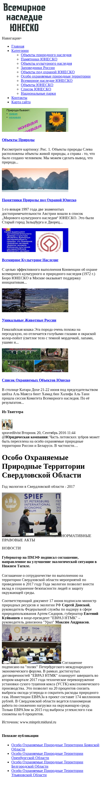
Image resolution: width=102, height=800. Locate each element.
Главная (17, 46)
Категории (20, 51)
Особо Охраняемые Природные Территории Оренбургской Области (47, 755)
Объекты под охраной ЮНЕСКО (48, 72)
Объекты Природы (18, 140)
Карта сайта (21, 102)
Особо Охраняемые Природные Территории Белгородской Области (47, 764)
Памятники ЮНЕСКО (39, 59)
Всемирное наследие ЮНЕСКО (47, 81)
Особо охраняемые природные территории (56, 76)
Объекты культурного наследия (46, 63)
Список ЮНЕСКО (36, 89)
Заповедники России (38, 68)
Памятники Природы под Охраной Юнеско (39, 200)
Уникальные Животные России (29, 320)
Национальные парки (38, 93)
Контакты (19, 98)
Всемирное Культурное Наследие (30, 260)
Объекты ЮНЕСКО (37, 85)
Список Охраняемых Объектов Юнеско (36, 380)
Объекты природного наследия (46, 55)
